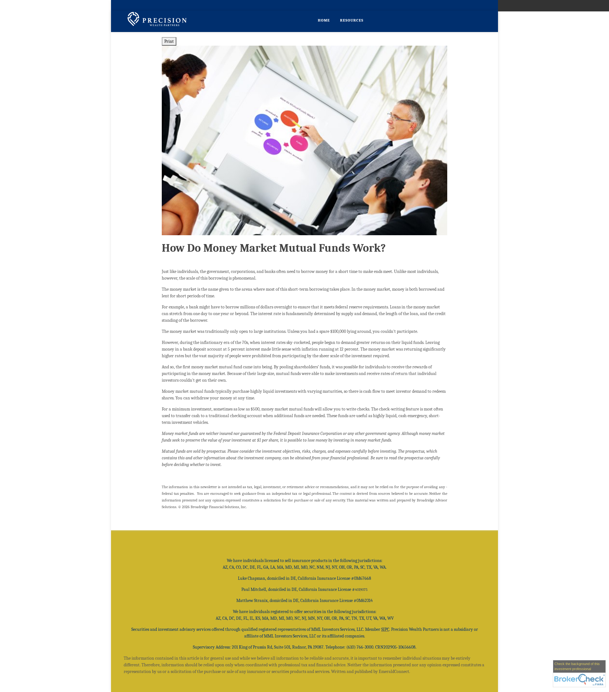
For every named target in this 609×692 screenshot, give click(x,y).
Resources (351, 20)
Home (324, 20)
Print (169, 41)
